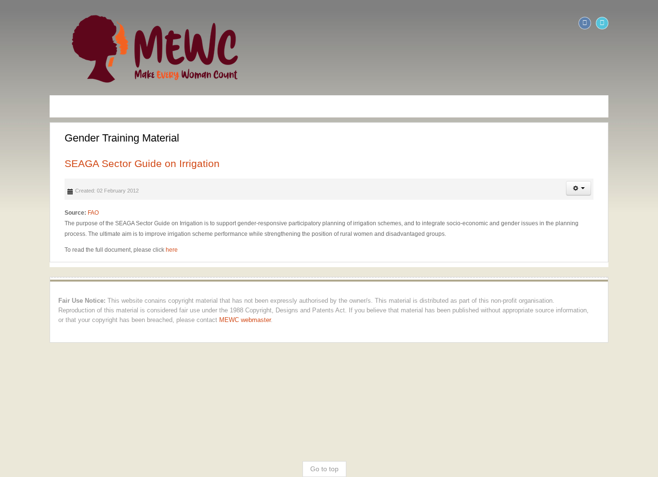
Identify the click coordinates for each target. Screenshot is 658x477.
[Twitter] (649, 23)
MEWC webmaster (609, 310)
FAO (46, 212)
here (124, 249)
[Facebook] (632, 23)
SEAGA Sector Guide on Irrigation (94, 163)
